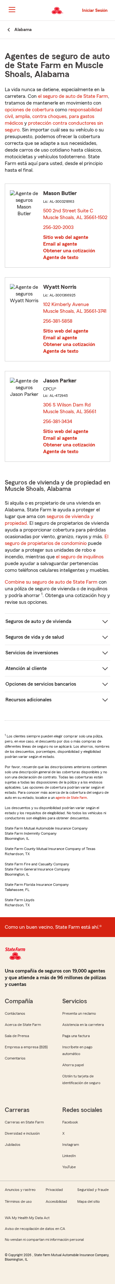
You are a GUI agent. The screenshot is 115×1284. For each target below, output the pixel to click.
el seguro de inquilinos (79, 556)
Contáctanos (15, 1013)
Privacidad (54, 1190)
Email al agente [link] (60, 244)
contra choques (49, 116)
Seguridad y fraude (93, 1190)
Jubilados (12, 1144)
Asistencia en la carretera (83, 1025)
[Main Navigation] (12, 10)
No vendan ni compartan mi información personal (44, 1239)
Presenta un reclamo (79, 1013)
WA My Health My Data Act (27, 1218)
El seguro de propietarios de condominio (56, 540)
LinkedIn (69, 1156)
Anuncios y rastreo (20, 1190)
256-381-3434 (57, 421)
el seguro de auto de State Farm (73, 96)
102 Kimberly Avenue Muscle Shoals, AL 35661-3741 (75, 308)
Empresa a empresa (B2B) (26, 1047)
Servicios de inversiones (31, 652)
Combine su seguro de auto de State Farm (51, 582)
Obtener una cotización (69, 250)
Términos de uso (18, 1201)
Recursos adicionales (28, 699)
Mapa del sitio (88, 1201)
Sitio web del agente (65, 237)
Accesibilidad (56, 1201)
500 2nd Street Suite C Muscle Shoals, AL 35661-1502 (75, 215)
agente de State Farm (71, 798)
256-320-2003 (58, 227)
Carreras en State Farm (24, 1122)
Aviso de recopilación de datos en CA (35, 1229)
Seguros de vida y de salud (34, 637)
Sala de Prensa (17, 1036)
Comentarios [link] (15, 1058)
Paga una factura (76, 1036)
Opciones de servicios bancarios (40, 684)
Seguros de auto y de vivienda (38, 621)
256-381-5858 (58, 321)
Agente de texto (60, 257)
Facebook (70, 1122)
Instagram (70, 1144)
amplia (22, 116)
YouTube (69, 1167)
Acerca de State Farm (23, 1025)
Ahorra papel (73, 1065)
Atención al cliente (26, 668)
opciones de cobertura (29, 109)
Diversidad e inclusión (22, 1133)
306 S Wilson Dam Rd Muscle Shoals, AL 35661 (70, 408)
